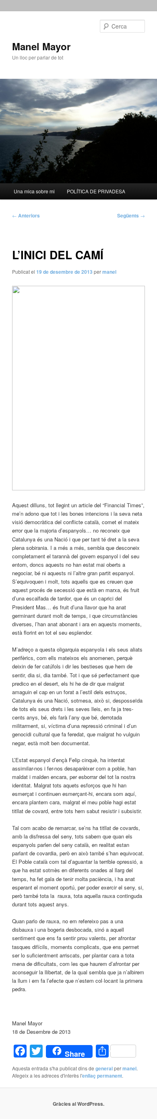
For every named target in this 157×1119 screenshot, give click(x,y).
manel (109, 271)
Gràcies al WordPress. (78, 1103)
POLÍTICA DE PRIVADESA (96, 191)
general (104, 1068)
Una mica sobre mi (34, 191)
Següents (131, 215)
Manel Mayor (41, 46)
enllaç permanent (102, 1075)
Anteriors (26, 215)
